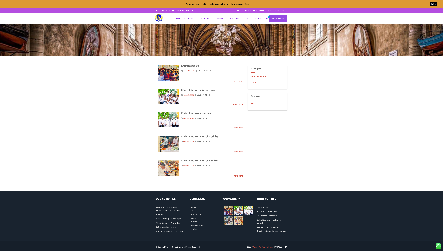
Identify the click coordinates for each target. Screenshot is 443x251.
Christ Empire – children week (199, 90)
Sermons (219, 18)
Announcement (259, 76)
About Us (195, 211)
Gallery (258, 18)
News (253, 82)
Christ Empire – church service (199, 160)
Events (247, 18)
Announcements (234, 18)
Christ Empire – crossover (196, 113)
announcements (198, 225)
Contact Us (206, 18)
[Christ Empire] (158, 17)
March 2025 (257, 103)
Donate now (278, 18)
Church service (190, 66)
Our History (189, 19)
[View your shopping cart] (266, 18)
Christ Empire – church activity (199, 136)
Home (178, 18)
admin (200, 71)
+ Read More (238, 81)
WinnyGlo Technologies (263, 247)
